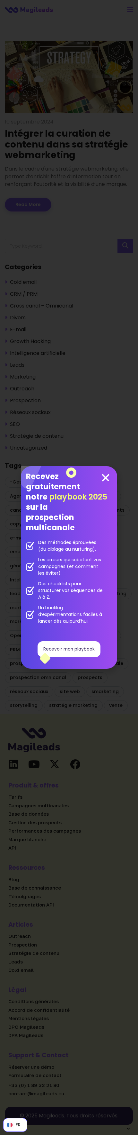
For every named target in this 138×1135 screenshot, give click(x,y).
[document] (69, 567)
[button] (105, 478)
